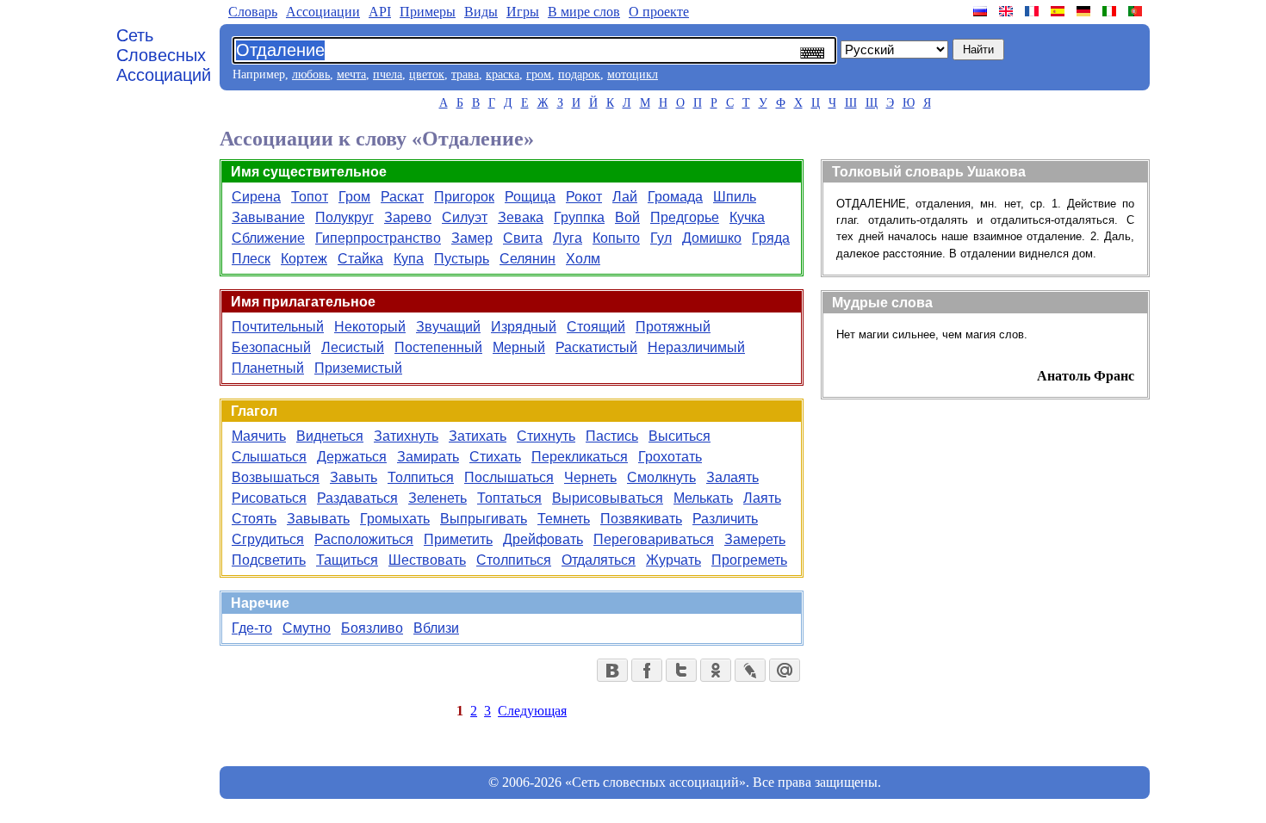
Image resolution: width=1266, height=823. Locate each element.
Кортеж (304, 258)
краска (502, 74)
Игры (522, 11)
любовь (311, 74)
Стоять (254, 518)
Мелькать (703, 498)
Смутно (306, 628)
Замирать (428, 456)
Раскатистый (596, 347)
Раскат (402, 196)
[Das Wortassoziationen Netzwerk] (1085, 11)
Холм (583, 258)
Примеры (428, 11)
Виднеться (329, 436)
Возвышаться (276, 477)
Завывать (318, 518)
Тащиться (347, 560)
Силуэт (464, 217)
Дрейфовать (543, 539)
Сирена (256, 196)
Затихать (477, 436)
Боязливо (372, 628)
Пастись (612, 436)
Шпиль (734, 196)
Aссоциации (323, 11)
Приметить (458, 539)
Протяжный (673, 326)
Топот (309, 196)
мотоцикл (632, 74)
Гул (661, 238)
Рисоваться (269, 498)
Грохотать (670, 456)
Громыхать (395, 518)
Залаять (732, 477)
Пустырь (461, 258)
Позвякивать (641, 518)
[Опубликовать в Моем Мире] (784, 670)
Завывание (268, 217)
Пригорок (464, 196)
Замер (472, 238)
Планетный (268, 368)
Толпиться (421, 477)
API (380, 11)
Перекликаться (579, 456)
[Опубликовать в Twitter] (681, 670)
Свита (523, 238)
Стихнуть (546, 436)
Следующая (532, 710)
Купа (409, 258)
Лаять (762, 498)
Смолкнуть (661, 477)
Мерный (519, 347)
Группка (579, 217)
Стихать (495, 456)
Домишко (712, 238)
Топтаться (509, 498)
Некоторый (370, 326)
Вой (627, 217)
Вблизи (436, 628)
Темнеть (563, 518)
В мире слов (584, 11)
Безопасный (271, 347)
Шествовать (427, 560)
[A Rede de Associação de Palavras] (1136, 11)
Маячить (259, 436)
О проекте (659, 11)
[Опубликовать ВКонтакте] (612, 670)
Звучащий (448, 326)
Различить (725, 518)
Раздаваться (357, 498)
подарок (579, 74)
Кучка (747, 217)
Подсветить (269, 560)
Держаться (352, 456)
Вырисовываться (607, 498)
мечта (351, 74)
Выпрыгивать (483, 518)
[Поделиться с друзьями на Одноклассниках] (715, 670)
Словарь (252, 11)
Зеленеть (437, 498)
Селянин (527, 258)
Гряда (771, 238)
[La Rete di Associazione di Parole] (1111, 11)
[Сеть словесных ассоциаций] (981, 11)
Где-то (252, 628)
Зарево (407, 217)
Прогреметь (749, 560)
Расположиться (363, 539)
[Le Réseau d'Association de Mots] (1033, 11)
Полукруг (344, 217)
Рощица (530, 196)
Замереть (754, 539)
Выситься (680, 436)
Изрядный (523, 326)
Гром (354, 196)
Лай (624, 196)
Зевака (520, 217)
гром (538, 74)
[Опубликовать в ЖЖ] (750, 670)
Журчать (673, 560)
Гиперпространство (378, 238)
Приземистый (358, 368)
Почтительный (278, 326)
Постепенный (438, 347)
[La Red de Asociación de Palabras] (1059, 11)
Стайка (360, 258)
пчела (387, 74)
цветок (426, 74)
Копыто (616, 238)
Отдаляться (599, 560)
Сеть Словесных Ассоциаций (163, 55)
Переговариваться (653, 539)
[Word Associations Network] (1007, 11)
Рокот (584, 196)
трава (465, 74)
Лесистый (352, 347)
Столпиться (513, 560)
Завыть (353, 477)
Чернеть (590, 477)
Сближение (268, 238)
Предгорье (684, 217)
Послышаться (509, 477)
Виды (481, 11)
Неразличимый (696, 347)
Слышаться (269, 456)
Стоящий (596, 326)
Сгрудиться (268, 539)
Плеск (251, 258)
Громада (675, 196)
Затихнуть (406, 436)
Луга (567, 238)
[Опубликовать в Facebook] (646, 670)
